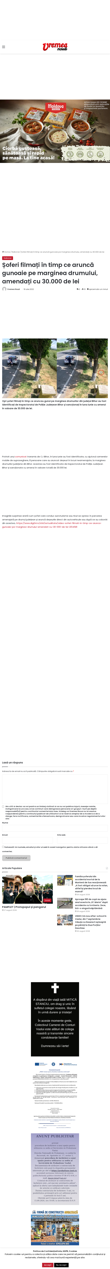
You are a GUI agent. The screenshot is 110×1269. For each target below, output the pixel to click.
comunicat (21, 456)
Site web (61, 835)
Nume (5, 822)
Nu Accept (61, 1265)
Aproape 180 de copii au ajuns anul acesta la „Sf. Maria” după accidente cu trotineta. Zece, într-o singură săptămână (91, 904)
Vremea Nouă (13, 289)
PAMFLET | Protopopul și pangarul (24, 907)
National (15, 252)
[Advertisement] (55, 20)
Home (7, 252)
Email (5, 835)
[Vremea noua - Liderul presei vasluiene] (55, 47)
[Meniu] (3, 48)
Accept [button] (47, 1265)
